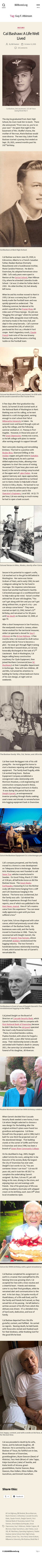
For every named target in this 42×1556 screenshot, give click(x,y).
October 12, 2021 (30, 44)
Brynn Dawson (11, 1516)
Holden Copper (31, 1526)
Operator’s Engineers (11, 493)
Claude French (15, 1518)
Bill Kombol (15, 44)
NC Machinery (13, 1531)
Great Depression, (13, 435)
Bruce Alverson (31, 1513)
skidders (16, 940)
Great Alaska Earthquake (20, 1524)
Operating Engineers (26, 1531)
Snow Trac (6, 874)
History (21, 28)
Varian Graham (33, 1536)
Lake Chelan (25, 473)
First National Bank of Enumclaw (16, 1024)
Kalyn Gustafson (18, 1529)
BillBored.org (21, 5)
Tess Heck (24, 1536)
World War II (34, 1539)
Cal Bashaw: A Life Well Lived (21, 36)
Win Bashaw (25, 1539)
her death (11, 616)
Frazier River (27, 309)
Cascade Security (20, 1018)
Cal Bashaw (21, 1516)
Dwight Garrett (9, 793)
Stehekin (34, 455)
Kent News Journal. (10, 906)
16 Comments (22, 48)
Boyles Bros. (7, 452)
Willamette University (11, 421)
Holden (5, 455)
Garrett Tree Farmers (20, 938)
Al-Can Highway (23, 636)
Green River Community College (25, 1148)
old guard (26, 1027)
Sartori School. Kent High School (23, 1534)
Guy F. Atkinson (19, 1526)
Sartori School (21, 277)
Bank (30, 1018)
